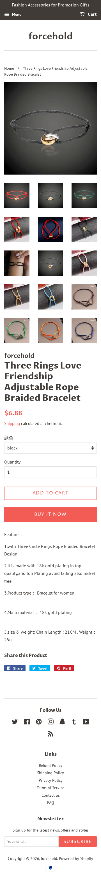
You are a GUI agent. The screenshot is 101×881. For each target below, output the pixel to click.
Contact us (51, 795)
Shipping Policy (50, 772)
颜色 (8, 437)
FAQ (50, 802)
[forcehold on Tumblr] (74, 722)
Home (9, 68)
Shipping (12, 423)
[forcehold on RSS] (50, 734)
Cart (92, 14)
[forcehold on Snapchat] (62, 722)
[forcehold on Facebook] (27, 722)
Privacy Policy (51, 780)
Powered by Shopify (76, 858)
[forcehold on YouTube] (86, 722)
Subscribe (77, 842)
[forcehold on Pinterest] (39, 722)
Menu (16, 14)
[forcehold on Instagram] (50, 722)
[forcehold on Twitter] (15, 722)
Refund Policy (50, 765)
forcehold (50, 36)
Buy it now (50, 514)
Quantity (12, 462)
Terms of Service (50, 787)
